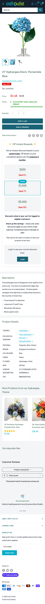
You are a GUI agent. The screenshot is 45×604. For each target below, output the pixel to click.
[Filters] (4, 475)
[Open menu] (3, 4)
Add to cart (22, 121)
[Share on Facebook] (29, 135)
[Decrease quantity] (12, 113)
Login (22, 259)
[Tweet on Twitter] (37, 135)
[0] (41, 3)
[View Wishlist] (36, 4)
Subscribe (9, 553)
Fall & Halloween (25, 334)
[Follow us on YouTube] (7, 570)
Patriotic (22, 338)
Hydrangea (23, 330)
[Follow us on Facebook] (3, 570)
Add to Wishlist (22, 127)
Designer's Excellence (12, 81)
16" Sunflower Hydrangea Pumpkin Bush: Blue (13, 425)
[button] (9, 431)
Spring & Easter (25, 341)
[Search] (40, 10)
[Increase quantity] (24, 113)
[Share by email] (41, 135)
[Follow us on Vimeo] (11, 570)
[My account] (32, 4)
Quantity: (5, 113)
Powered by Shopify (9, 599)
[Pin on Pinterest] (33, 135)
